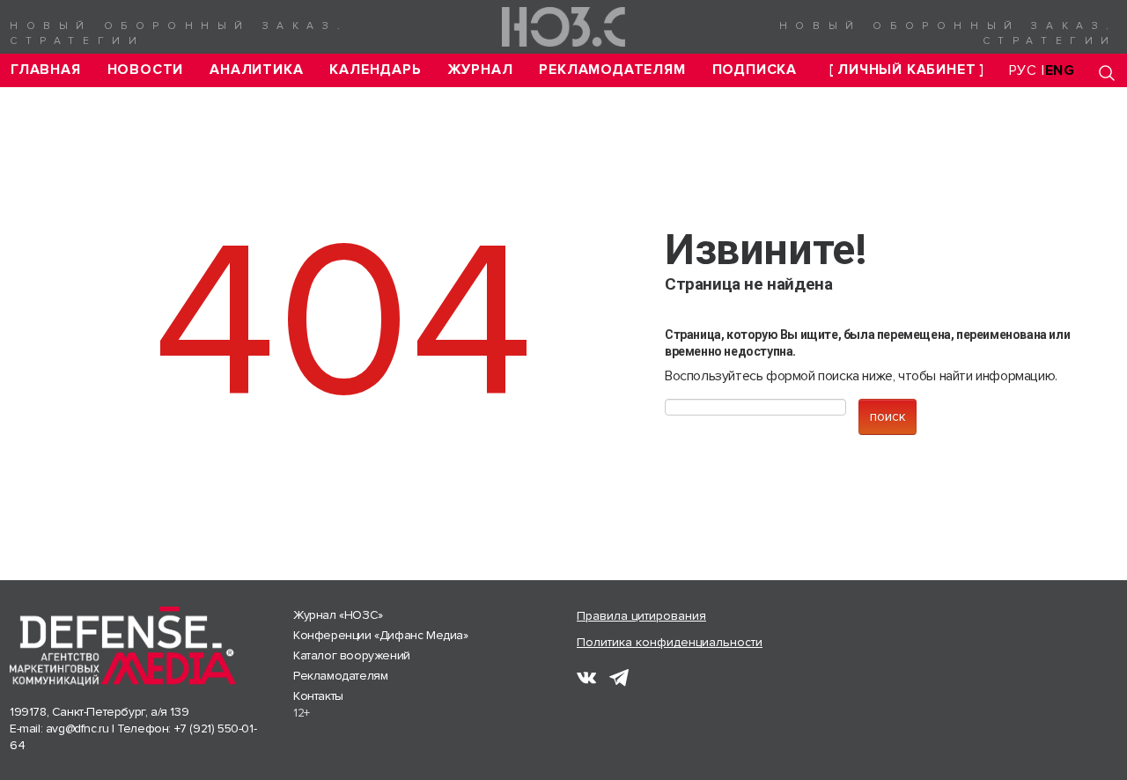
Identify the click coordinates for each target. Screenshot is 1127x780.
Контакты (318, 695)
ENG (1060, 70)
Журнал (480, 70)
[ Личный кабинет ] (906, 70)
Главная (46, 70)
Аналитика (256, 70)
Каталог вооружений (351, 655)
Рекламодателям (612, 70)
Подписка (754, 70)
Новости (145, 70)
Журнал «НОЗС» (338, 614)
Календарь (375, 70)
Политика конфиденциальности (669, 642)
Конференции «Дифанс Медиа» (380, 635)
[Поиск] (1106, 73)
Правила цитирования (641, 615)
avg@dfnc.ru (77, 728)
